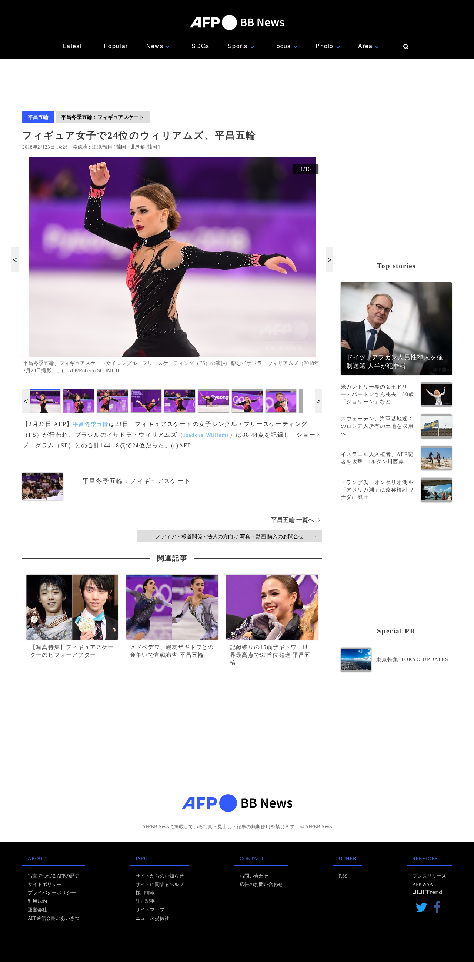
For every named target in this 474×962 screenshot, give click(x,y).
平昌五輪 (38, 117)
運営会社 (37, 909)
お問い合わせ (254, 876)
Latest (72, 45)
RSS (343, 876)
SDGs (200, 45)
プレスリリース (429, 876)
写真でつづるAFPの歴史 (54, 876)
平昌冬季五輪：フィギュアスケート (102, 117)
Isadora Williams (206, 435)
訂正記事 (145, 901)
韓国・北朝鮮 (130, 147)
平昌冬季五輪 (91, 424)
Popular (116, 45)
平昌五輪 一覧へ (295, 520)
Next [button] (329, 259)
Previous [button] (15, 259)
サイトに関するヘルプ (160, 884)
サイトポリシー (44, 884)
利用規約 (37, 901)
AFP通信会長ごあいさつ (54, 918)
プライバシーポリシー (52, 892)
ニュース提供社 (152, 918)
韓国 (152, 147)
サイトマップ (150, 909)
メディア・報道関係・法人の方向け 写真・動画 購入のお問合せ (235, 536)
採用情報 (145, 892)
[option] (172, 268)
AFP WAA (423, 884)
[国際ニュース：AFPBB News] (237, 22)
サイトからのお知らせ (160, 876)
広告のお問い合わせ (261, 884)
